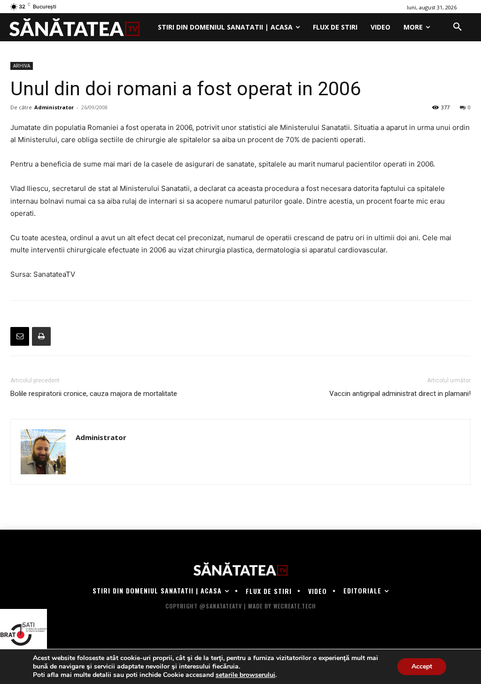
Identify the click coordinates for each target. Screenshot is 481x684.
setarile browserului (245, 675)
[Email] (19, 336)
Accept (421, 666)
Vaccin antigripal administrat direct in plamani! (400, 393)
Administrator (54, 107)
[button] (457, 27)
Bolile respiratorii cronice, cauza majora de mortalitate (93, 393)
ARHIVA (21, 65)
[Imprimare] (41, 336)
